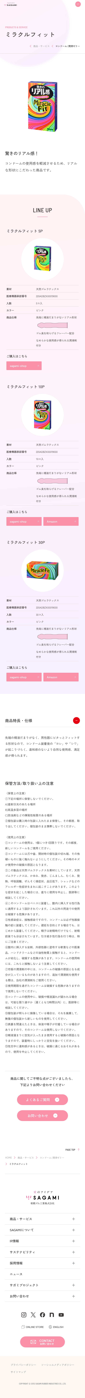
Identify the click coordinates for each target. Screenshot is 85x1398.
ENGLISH (58, 1327)
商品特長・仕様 (18, 720)
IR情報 (14, 1241)
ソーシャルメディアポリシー (57, 1365)
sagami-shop (18, 365)
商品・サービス (21, 1219)
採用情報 (16, 1263)
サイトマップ (18, 1372)
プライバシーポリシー (23, 1365)
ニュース (16, 1274)
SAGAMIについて (22, 1230)
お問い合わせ (38, 1115)
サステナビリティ (22, 1252)
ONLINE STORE (34, 1327)
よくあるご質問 (38, 1099)
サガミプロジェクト (24, 1285)
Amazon (52, 521)
